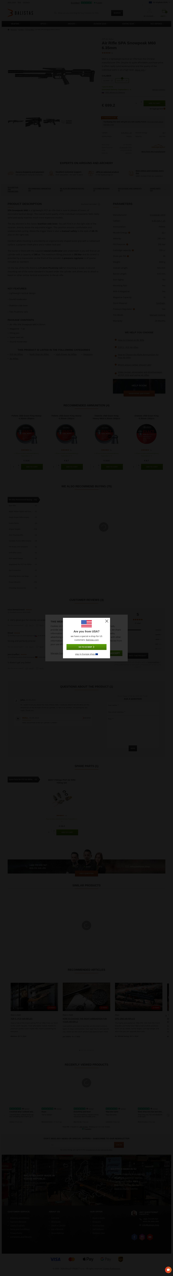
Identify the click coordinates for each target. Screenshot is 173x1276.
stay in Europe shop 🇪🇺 (86, 654)
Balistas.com (92, 639)
